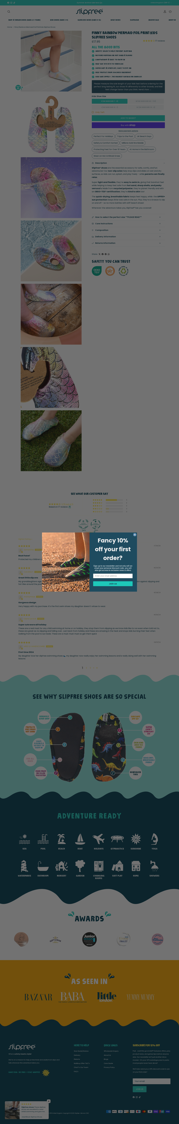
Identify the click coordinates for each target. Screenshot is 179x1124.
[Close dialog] (135, 534)
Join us (113, 583)
